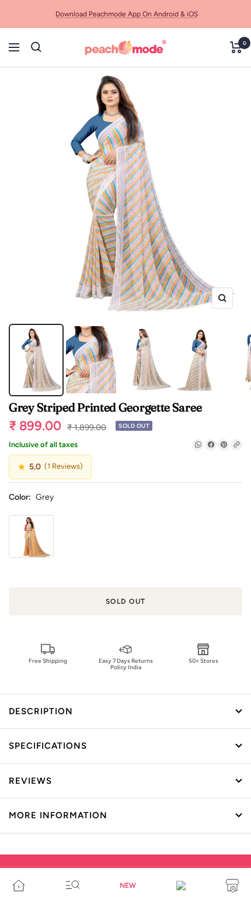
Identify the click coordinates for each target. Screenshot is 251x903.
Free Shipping (48, 661)
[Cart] (236, 47)
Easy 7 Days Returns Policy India (126, 663)
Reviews (30, 781)
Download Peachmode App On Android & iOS (126, 14)
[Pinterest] (223, 445)
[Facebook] (211, 445)
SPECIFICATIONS (48, 746)
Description (41, 711)
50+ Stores (203, 661)
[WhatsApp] (198, 445)
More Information (58, 815)
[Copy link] (236, 445)
